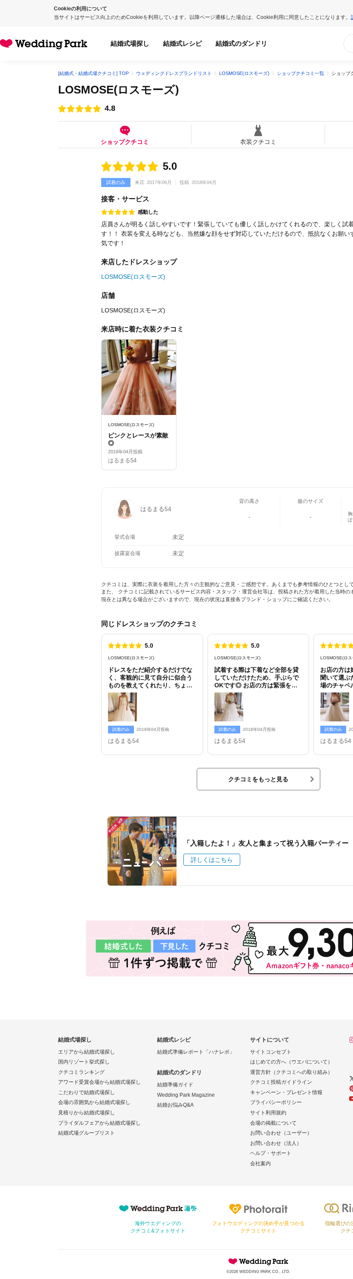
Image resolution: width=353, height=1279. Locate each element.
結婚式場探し (130, 43)
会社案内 (260, 1163)
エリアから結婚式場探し (86, 1052)
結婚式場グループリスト (86, 1133)
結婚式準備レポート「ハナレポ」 (196, 1052)
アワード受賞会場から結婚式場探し (99, 1082)
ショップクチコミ (125, 141)
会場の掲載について (273, 1123)
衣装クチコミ (258, 141)
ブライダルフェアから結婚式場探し (99, 1123)
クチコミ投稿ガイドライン (281, 1082)
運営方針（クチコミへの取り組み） (291, 1072)
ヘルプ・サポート (270, 1153)
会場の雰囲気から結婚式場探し (94, 1102)
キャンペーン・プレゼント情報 (286, 1092)
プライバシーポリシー (276, 1102)
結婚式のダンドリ (241, 43)
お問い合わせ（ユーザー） (281, 1133)
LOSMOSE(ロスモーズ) (118, 89)
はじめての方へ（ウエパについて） (291, 1062)
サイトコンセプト (270, 1052)
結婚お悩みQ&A (175, 1105)
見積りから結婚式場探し (86, 1113)
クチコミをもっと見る (258, 779)
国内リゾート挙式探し (84, 1062)
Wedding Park (258, 1261)
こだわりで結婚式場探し (86, 1092)
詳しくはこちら (212, 859)
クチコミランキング (81, 1072)
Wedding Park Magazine (186, 1095)
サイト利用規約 (268, 1113)
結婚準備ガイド (175, 1085)
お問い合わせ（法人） (276, 1143)
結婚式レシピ (182, 43)
